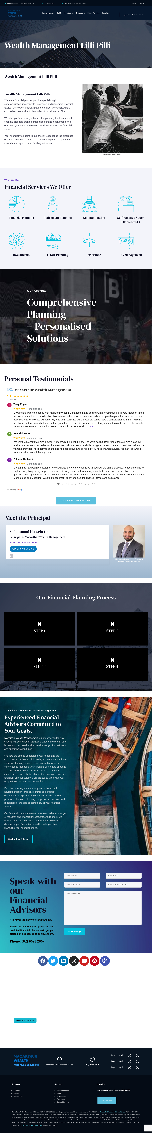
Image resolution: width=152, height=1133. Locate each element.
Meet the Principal (27, 518)
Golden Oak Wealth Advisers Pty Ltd (112, 1112)
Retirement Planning (58, 218)
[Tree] (137, 1067)
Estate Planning (57, 255)
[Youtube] (84, 961)
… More (88, 426)
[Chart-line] (137, 1061)
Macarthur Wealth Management (21, 738)
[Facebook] (43, 961)
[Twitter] (53, 961)
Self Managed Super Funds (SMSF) (130, 220)
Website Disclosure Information (31, 1125)
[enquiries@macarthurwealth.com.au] (59, 1059)
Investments (21, 255)
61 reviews (11, 399)
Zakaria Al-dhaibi (23, 459)
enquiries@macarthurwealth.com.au (75, 3)
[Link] (113, 1067)
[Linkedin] (63, 961)
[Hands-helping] (129, 1067)
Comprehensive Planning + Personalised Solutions (61, 320)
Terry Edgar (20, 404)
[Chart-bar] (121, 1067)
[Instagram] (74, 961)
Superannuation (94, 218)
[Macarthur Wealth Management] (16, 13)
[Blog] (105, 961)
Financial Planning (21, 218)
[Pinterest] (94, 961)
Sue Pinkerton (21, 433)
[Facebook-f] (113, 1055)
